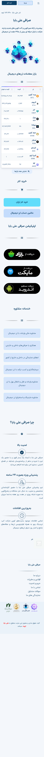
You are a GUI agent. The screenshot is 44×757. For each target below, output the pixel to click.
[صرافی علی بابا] (22, 40)
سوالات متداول (34, 591)
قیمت (19, 89)
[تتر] (39, 543)
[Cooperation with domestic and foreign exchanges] (22, 345)
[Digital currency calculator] (22, 213)
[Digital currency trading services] (22, 333)
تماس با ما (35, 587)
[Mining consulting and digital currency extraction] (22, 397)
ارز (33, 89)
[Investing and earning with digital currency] (22, 369)
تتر (32, 539)
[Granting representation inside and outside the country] (22, 357)
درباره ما (36, 575)
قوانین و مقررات (33, 579)
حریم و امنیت (34, 583)
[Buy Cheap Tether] (22, 202)
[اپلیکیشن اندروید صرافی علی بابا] (22, 253)
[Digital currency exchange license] (21, 609)
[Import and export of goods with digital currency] (22, 383)
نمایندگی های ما (33, 595)
